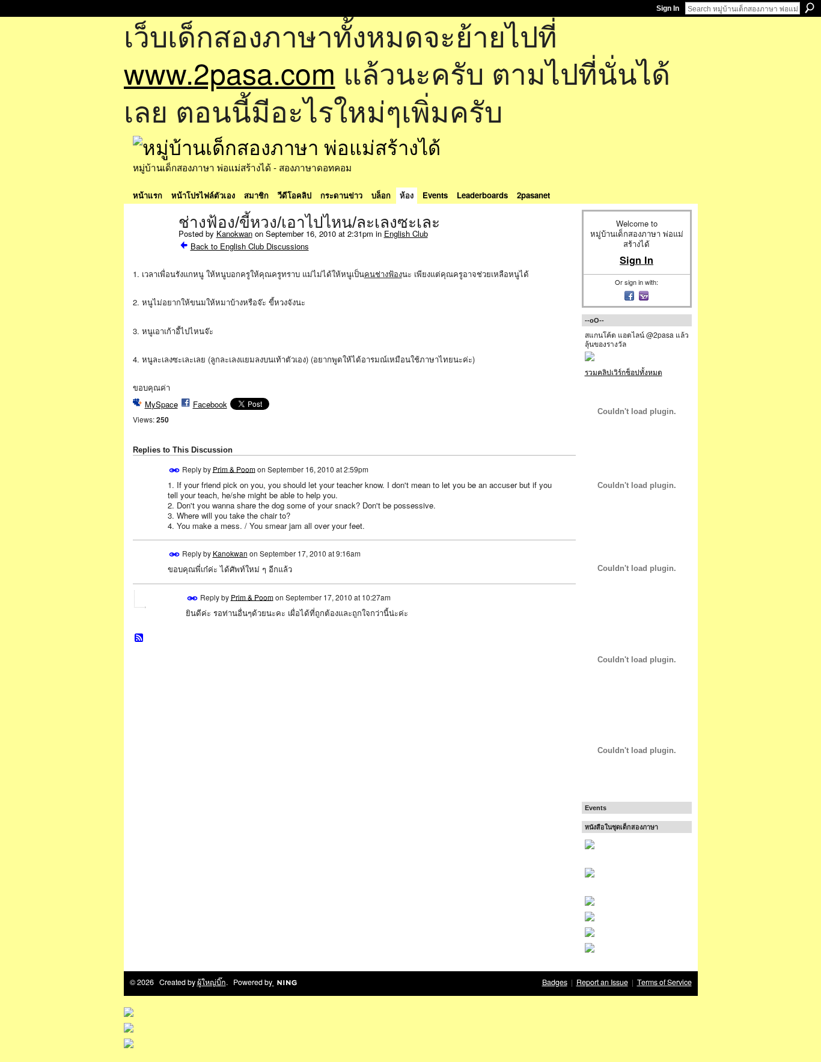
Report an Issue (602, 982)
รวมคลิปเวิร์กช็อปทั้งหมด (623, 372)
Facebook (210, 404)
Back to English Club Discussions (250, 246)
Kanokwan (234, 233)
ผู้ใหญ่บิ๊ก (211, 982)
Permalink (174, 470)
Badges (554, 982)
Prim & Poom (234, 468)
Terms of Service (664, 982)
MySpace (161, 404)
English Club (406, 233)
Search (809, 7)
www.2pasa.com (229, 72)
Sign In (667, 8)
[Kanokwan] (152, 247)
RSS (139, 638)
